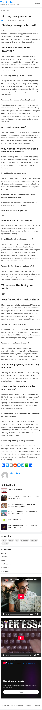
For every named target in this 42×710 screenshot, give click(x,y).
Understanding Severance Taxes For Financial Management (21, 505)
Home (3, 10)
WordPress (36, 705)
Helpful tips (34, 540)
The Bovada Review (15, 489)
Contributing (24, 540)
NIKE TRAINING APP (15, 520)
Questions (5, 543)
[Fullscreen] (38, 614)
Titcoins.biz (6, 2)
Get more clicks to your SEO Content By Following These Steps (23, 512)
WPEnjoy (22, 705)
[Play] (4, 614)
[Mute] (35, 614)
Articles (11, 540)
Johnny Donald (11, 20)
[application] (21, 596)
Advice (4, 540)
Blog (8, 10)
